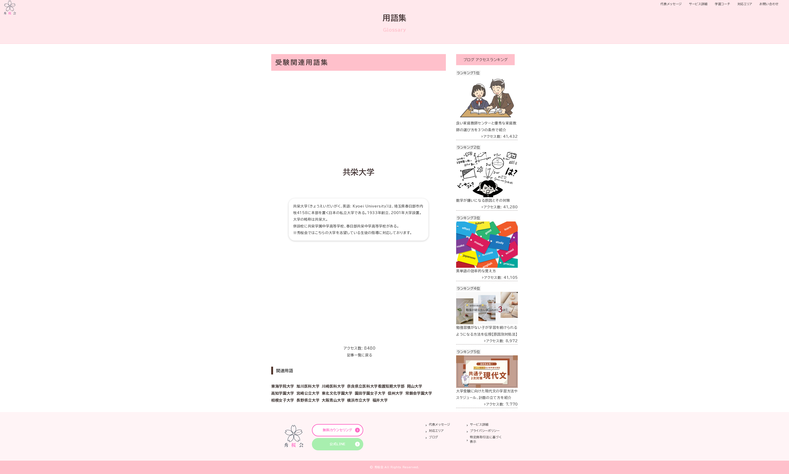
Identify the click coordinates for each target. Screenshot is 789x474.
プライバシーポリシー (485, 430)
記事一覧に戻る (359, 355)
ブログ (433, 437)
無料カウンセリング (337, 430)
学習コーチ (722, 4)
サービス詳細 (698, 4)
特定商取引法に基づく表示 (486, 439)
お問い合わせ (769, 4)
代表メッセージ (671, 4)
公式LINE (338, 444)
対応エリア (744, 4)
